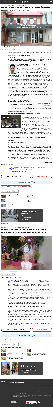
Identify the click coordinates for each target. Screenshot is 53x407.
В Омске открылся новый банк (18, 171)
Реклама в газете (22, 381)
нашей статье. (17, 324)
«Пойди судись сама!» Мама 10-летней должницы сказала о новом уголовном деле (16, 350)
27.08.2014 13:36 (4, 5)
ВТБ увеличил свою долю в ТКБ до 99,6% (21, 169)
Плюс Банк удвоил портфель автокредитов (41, 195)
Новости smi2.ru (5, 223)
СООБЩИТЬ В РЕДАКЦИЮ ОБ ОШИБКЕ (17, 382)
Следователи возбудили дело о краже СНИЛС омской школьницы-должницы (40, 350)
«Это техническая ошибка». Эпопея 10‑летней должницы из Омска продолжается (41, 354)
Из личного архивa (13, 271)
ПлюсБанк (13, 46)
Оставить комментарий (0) (42, 176)
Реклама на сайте (14, 381)
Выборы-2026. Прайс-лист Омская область (36, 381)
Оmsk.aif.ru (11, 280)
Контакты (48, 381)
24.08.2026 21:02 (4, 227)
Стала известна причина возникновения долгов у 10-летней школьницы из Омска (15, 358)
